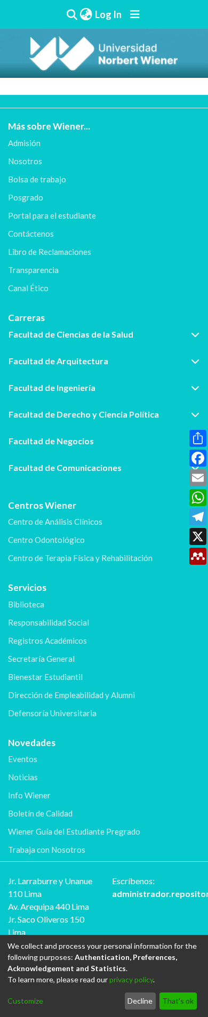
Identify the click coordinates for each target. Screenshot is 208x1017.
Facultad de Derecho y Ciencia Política (84, 414)
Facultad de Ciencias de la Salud (71, 334)
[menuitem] (85, 14)
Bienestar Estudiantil (45, 677)
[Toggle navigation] (135, 14)
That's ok (178, 1000)
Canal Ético (28, 288)
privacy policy (131, 979)
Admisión (24, 143)
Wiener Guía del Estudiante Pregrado (74, 831)
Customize (25, 1000)
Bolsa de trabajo (37, 179)
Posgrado (25, 197)
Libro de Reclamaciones (49, 252)
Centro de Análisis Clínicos (55, 521)
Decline (140, 1000)
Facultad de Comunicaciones (65, 467)
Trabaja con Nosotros (46, 849)
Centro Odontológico (46, 539)
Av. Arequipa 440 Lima (48, 906)
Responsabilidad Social (48, 622)
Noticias (23, 777)
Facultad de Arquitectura (58, 361)
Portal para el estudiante (52, 215)
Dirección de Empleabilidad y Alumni (71, 695)
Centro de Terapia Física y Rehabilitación (80, 558)
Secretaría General (41, 658)
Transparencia (33, 270)
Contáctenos (31, 233)
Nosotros (25, 161)
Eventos (22, 759)
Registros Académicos (47, 640)
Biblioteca (26, 604)
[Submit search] (71, 14)
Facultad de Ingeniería (52, 387)
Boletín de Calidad (40, 813)
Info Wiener (29, 795)
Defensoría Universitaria (52, 713)
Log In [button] (109, 14)
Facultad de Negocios (51, 441)
